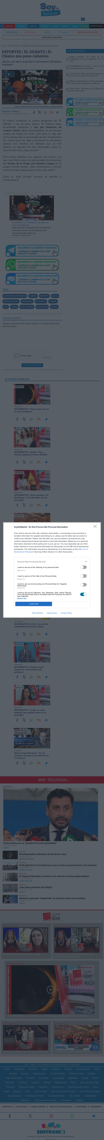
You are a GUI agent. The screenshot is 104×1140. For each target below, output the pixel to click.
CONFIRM (33, 604)
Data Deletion (37, 613)
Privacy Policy (66, 613)
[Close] (95, 527)
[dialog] (52, 570)
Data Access (52, 613)
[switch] (83, 567)
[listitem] (52, 561)
